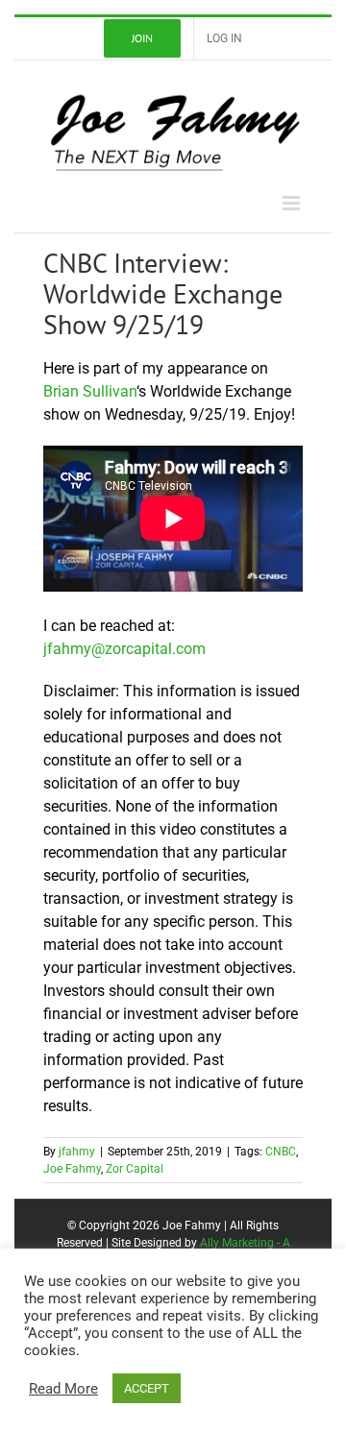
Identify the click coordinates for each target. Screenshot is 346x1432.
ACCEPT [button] (146, 1388)
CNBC (280, 1151)
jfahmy (77, 1151)
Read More (63, 1388)
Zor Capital (134, 1169)
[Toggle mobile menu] (293, 203)
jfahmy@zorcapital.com (124, 649)
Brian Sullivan (89, 391)
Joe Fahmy (72, 1169)
